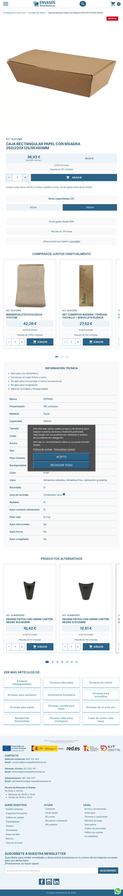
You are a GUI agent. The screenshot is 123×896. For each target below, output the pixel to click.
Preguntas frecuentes (16, 813)
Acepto (61, 457)
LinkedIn (57, 882)
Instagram (51, 882)
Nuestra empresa (14, 809)
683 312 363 (32, 759)
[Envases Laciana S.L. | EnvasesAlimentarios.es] (44, 3)
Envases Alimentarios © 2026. (61, 893)
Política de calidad (15, 817)
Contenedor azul (54, 494)
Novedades (11, 830)
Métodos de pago (93, 820)
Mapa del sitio (13, 834)
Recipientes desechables (22, 720)
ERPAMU (48, 398)
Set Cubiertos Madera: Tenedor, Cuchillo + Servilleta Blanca (84, 316)
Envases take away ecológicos (61, 720)
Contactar (50, 809)
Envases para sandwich (22, 694)
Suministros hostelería (61, 694)
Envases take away (61, 682)
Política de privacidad (95, 828)
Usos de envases (14, 842)
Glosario (10, 826)
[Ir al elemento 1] (47, 662)
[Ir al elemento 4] (62, 662)
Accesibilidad (91, 836)
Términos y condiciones (96, 816)
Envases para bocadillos (101, 695)
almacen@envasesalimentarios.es (28, 771)
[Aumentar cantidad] (25, 177)
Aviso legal (90, 812)
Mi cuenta (50, 816)
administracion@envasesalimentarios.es (31, 781)
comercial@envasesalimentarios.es (29, 762)
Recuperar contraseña (56, 820)
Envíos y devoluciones (95, 809)
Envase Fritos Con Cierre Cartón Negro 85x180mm (29, 621)
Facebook (44, 882)
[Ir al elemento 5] (67, 662)
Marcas (9, 838)
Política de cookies (42, 449)
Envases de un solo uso (100, 707)
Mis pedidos (51, 824)
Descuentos (90, 824)
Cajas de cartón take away (100, 720)
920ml (33, 207)
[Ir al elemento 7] (76, 662)
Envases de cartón (101, 682)
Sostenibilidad (13, 821)
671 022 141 (30, 768)
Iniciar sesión (51, 812)
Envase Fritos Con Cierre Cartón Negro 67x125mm (85, 621)
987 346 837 (28, 778)
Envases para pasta (22, 707)
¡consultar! (74, 241)
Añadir (74, 177)
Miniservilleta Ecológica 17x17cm (24, 316)
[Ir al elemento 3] (57, 662)
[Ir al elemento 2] (52, 662)
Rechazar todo (61, 465)
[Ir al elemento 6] (72, 662)
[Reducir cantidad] (9, 177)
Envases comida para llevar (62, 707)
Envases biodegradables (22, 683)
